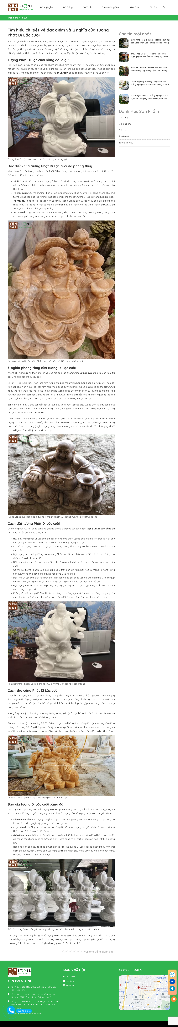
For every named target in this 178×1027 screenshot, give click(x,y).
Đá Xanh (87, 7)
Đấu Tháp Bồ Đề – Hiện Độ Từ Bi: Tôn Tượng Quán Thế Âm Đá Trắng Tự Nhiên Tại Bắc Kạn (149, 55)
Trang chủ (13, 17)
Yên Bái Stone (69, 943)
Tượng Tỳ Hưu (126, 142)
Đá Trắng (68, 7)
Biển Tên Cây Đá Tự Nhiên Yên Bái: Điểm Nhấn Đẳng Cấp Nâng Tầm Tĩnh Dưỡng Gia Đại (149, 69)
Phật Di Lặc (33, 695)
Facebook (70, 976)
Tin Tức (153, 7)
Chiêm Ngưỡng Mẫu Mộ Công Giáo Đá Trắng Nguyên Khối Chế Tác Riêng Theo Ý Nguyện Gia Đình (150, 83)
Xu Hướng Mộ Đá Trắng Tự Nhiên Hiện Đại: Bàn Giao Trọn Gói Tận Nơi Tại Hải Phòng (150, 41)
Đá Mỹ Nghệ (46, 7)
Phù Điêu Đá (125, 136)
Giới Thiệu (135, 7)
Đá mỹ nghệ (125, 123)
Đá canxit (124, 130)
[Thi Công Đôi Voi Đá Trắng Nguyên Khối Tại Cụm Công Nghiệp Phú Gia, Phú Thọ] (124, 98)
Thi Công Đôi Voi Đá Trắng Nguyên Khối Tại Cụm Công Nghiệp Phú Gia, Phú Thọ (149, 97)
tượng (24, 695)
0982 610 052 (24, 1010)
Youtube (70, 981)
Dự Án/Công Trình (111, 7)
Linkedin (70, 985)
